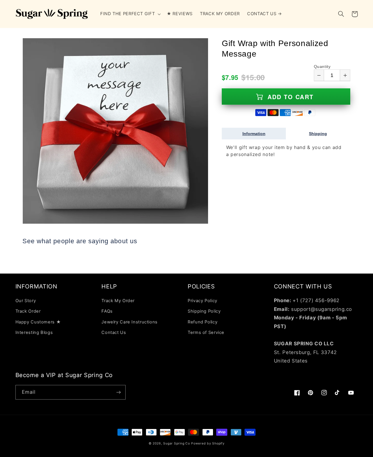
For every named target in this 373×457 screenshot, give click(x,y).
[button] (129, 14)
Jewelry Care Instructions (129, 322)
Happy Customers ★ (38, 322)
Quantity (322, 66)
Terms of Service (206, 332)
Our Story (25, 300)
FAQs (107, 311)
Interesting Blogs (34, 332)
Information (253, 133)
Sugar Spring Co (176, 443)
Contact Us (113, 332)
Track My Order (118, 300)
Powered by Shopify (207, 443)
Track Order (28, 311)
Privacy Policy (202, 300)
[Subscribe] (118, 392)
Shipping (318, 133)
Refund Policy (202, 322)
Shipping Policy (204, 311)
